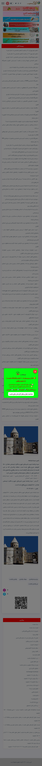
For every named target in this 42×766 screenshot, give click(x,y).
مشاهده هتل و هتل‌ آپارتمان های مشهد (21, 394)
